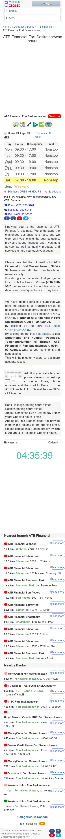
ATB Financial (44, 26)
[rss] (42, 823)
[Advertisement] (32, 78)
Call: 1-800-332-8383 (20, 214)
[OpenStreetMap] (15, 124)
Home (6, 26)
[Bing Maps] (35, 124)
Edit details (54, 191)
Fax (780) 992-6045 (19, 209)
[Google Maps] (22, 124)
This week (41, 133)
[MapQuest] (41, 124)
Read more (57, 543)
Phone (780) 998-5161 (21, 205)
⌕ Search (46, 4)
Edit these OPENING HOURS (24, 191)
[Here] (28, 124)
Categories (18, 26)
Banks (30, 26)
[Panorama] (49, 124)
